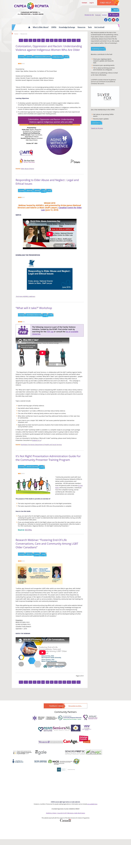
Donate (115, 15)
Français (98, 15)
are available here (92, 804)
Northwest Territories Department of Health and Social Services (41, 444)
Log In (91, 3)
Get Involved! (99, 27)
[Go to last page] (79, 40)
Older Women (57, 57)
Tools (90, 27)
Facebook (106, 20)
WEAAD (37, 190)
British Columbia (32, 467)
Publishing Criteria (98, 49)
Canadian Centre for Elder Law (61, 208)
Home (29, 27)
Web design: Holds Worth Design (76, 813)
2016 (42, 467)
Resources (81, 27)
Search (115, 10)
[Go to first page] (21, 40)
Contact (84, 3)
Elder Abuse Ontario (27, 169)
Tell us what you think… (75, 706)
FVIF (51, 315)
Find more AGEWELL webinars (25, 296)
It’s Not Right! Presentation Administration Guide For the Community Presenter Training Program (48, 458)
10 (69, 40)
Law (43, 191)
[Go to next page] (74, 40)
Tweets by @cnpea (97, 128)
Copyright (60, 813)
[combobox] (100, 10)
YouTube (113, 20)
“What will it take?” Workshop (34, 308)
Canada (21, 57)
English (104, 15)
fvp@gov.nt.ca (36, 440)
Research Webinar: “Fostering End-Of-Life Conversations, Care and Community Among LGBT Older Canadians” (47, 543)
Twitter (110, 20)
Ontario (29, 57)
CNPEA (53, 27)
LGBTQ (37, 554)
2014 (45, 315)
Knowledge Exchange (67, 27)
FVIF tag (50, 331)
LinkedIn (117, 20)
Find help (105, 2)
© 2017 (65, 813)
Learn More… (96, 123)
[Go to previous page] (26, 40)
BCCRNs (28, 530)
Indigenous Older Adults (43, 57)
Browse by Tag (89, 15)
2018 (66, 57)
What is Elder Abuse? (41, 27)
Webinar (29, 190)
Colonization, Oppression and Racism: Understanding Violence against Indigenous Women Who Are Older (49, 48)
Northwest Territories (34, 315)
